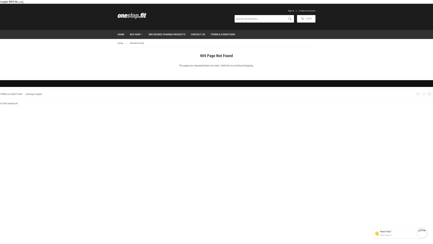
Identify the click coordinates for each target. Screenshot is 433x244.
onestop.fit (12, 103)
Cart (308, 18)
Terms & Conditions (223, 34)
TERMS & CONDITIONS (11, 94)
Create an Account (307, 11)
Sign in (291, 11)
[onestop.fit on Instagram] (424, 94)
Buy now (135, 34)
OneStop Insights (34, 94)
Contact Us (198, 34)
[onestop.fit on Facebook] (418, 94)
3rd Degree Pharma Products (167, 34)
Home (121, 34)
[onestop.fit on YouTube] (429, 94)
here (228, 65)
